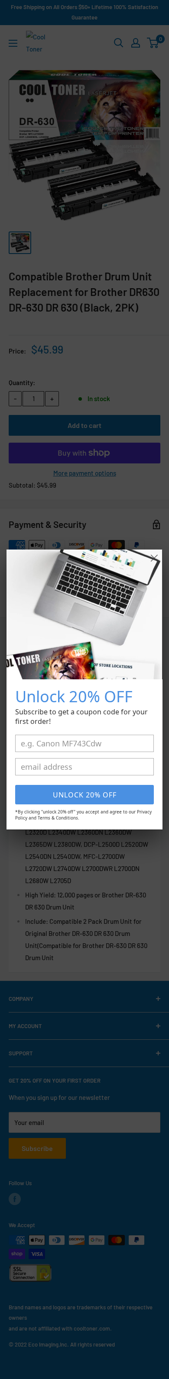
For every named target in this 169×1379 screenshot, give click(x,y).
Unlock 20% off (85, 795)
